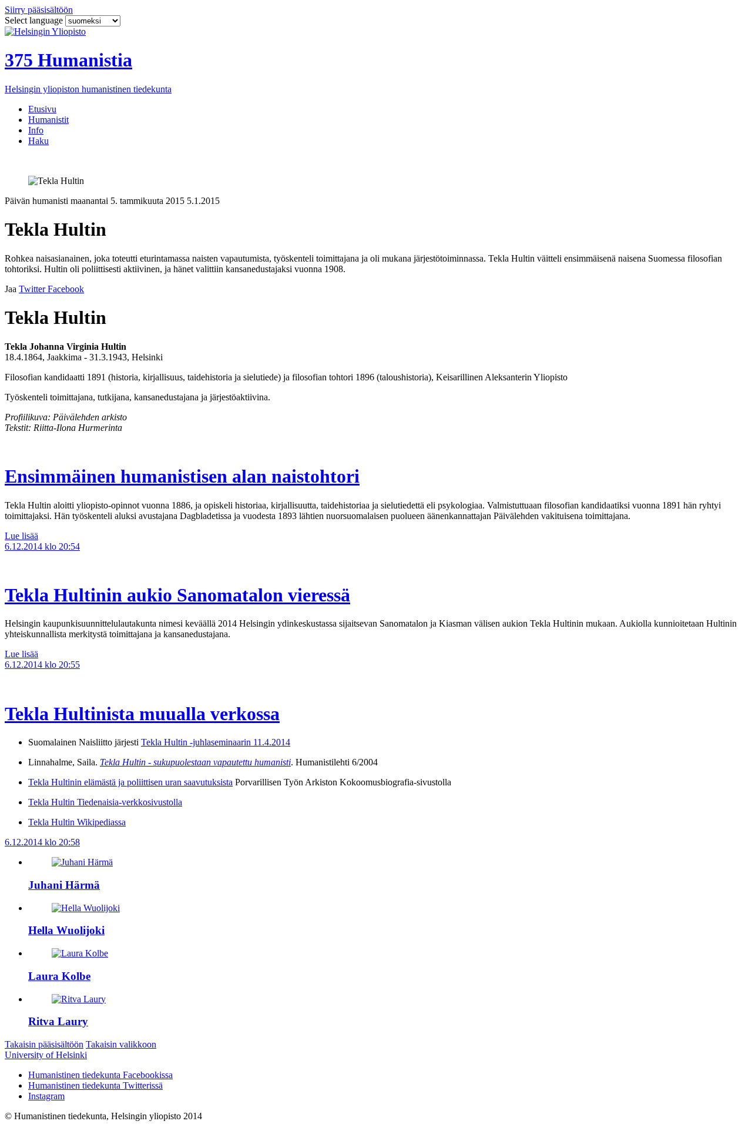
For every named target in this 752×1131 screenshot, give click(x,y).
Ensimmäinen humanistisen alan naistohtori (182, 476)
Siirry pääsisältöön (39, 10)
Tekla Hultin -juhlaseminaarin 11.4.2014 (215, 742)
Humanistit (48, 120)
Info (35, 130)
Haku (38, 141)
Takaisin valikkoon (121, 1044)
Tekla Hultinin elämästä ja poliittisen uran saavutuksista (130, 782)
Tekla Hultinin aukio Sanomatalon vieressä (177, 594)
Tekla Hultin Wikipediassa (77, 822)
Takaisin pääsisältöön (44, 1044)
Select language (35, 20)
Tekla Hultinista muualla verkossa (142, 713)
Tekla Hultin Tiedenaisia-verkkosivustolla (105, 802)
